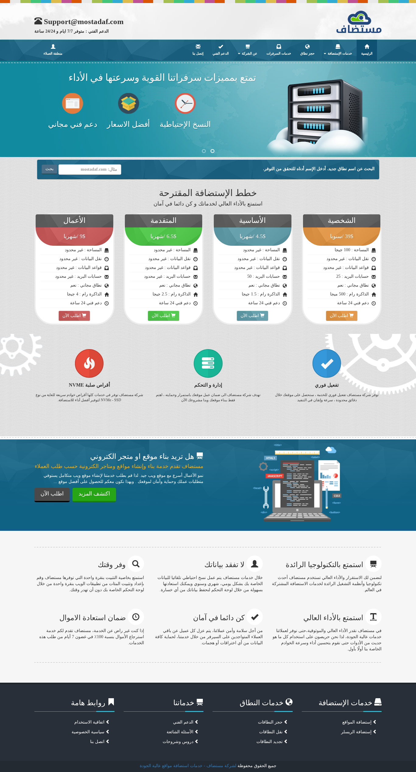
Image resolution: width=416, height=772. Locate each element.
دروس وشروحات (179, 741)
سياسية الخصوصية (89, 732)
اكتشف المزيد (94, 494)
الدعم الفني (221, 53)
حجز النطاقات (271, 722)
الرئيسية (366, 53)
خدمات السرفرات (278, 53)
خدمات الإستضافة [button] (339, 53)
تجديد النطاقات (270, 741)
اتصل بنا (98, 741)
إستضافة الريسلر (357, 732)
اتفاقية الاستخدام (90, 722)
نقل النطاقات (271, 732)
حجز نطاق (307, 53)
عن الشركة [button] (249, 53)
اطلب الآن (339, 315)
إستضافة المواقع (357, 722)
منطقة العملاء (53, 53)
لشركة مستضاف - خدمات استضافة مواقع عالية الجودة (188, 765)
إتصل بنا (197, 53)
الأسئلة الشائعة (181, 732)
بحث (49, 168)
